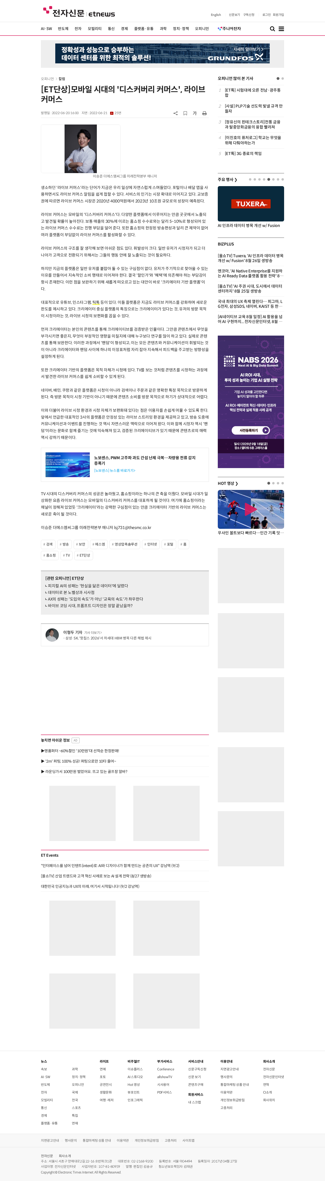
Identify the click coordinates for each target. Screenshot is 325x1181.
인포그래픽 (135, 1100)
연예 (103, 1069)
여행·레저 (106, 1100)
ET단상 (85, 555)
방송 (66, 544)
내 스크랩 (194, 1102)
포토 (103, 1077)
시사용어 (163, 1085)
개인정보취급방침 (232, 1100)
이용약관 (226, 1092)
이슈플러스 (135, 1069)
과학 (163, 28)
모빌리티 (95, 28)
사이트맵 (188, 1140)
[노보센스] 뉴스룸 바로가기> (114, 470)
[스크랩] (185, 113)
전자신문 (269, 1069)
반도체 (63, 28)
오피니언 (202, 28)
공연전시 (106, 1085)
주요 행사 (227, 179)
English (216, 15)
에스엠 (100, 544)
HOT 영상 (228, 483)
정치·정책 (181, 28)
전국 (75, 1100)
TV (68, 555)
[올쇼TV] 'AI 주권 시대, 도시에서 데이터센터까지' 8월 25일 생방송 (250, 289)
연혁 (266, 1085)
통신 (111, 28)
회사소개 (65, 1156)
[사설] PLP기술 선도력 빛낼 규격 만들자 (254, 109)
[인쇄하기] (204, 113)
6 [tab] (273, 179)
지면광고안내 (229, 1069)
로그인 (266, 15)
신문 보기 (194, 1077)
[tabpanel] (251, 124)
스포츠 (76, 1108)
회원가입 (278, 15)
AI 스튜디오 (135, 1077)
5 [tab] (269, 179)
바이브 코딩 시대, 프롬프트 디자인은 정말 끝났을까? (90, 605)
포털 (170, 544)
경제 (124, 28)
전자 (78, 28)
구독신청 (248, 15)
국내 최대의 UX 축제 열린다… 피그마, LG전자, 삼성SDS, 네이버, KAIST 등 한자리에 (250, 306)
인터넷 (152, 544)
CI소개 (267, 1092)
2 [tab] (282, 78)
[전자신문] (79, 11)
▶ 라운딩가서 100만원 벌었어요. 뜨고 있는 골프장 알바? (84, 771)
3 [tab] (259, 179)
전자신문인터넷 (273, 1077)
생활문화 (106, 1092)
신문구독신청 (197, 1069)
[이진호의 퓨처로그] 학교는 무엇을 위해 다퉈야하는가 (253, 140)
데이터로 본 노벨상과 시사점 (71, 592)
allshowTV (164, 1077)
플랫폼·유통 (144, 28)
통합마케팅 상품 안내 (234, 1085)
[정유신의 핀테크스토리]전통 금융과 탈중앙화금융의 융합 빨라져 (253, 125)
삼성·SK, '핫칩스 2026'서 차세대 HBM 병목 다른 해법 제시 (108, 638)
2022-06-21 (105, 113)
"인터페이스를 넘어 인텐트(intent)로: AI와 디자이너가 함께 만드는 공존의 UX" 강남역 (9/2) (110, 865)
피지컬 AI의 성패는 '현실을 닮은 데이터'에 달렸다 (88, 586)
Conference (165, 1069)
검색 (49, 544)
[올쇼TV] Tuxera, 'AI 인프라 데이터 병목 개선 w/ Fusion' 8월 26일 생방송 (251, 258)
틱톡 (96, 302)
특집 (75, 1115)
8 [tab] (282, 179)
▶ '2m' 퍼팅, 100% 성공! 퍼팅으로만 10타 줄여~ (78, 761)
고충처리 (226, 1108)
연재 (75, 1123)
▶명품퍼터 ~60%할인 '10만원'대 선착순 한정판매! (80, 750)
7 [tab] (278, 179)
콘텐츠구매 (195, 1085)
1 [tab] (278, 78)
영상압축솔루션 (126, 544)
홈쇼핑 (51, 555)
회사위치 (269, 1100)
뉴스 (44, 1061)
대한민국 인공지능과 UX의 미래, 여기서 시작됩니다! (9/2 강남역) (90, 886)
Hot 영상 (134, 1085)
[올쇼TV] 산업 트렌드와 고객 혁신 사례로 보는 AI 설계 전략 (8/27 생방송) (96, 876)
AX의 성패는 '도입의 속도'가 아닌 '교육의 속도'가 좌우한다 (95, 599)
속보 (44, 1069)
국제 (75, 1092)
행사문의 (226, 1077)
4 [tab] (264, 179)
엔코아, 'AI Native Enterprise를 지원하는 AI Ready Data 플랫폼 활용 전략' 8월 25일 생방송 (250, 276)
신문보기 (234, 15)
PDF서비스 (164, 1092)
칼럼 (62, 79)
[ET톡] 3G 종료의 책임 (243, 153)
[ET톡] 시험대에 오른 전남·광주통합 (253, 93)
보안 (82, 544)
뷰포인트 (134, 1092)
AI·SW (46, 28)
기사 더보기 (92, 633)
